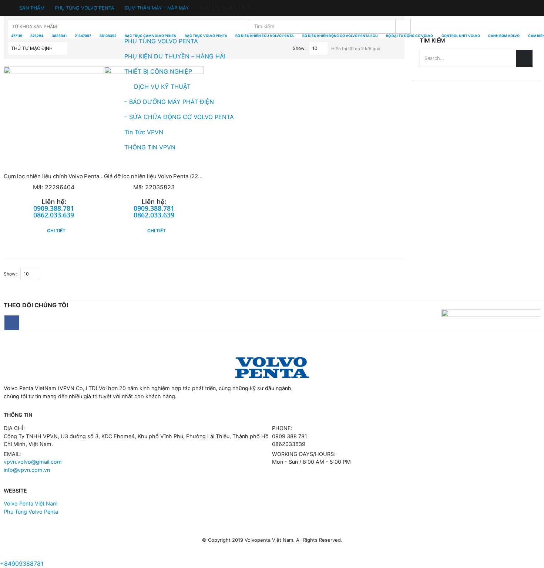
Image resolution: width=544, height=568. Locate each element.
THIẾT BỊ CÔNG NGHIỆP (158, 71)
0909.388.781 (53, 208)
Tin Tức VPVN (143, 132)
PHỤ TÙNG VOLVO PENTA (161, 41)
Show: (10, 274)
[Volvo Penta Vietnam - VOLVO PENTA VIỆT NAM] (26, 86)
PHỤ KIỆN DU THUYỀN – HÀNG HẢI (174, 56)
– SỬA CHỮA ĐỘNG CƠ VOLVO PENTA (179, 117)
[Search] (403, 26)
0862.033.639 (53, 214)
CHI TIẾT (56, 230)
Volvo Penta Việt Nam (31, 503)
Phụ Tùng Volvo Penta (31, 511)
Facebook (11, 322)
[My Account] (10, 6)
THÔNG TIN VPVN (149, 147)
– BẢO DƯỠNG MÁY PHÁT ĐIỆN (169, 101)
